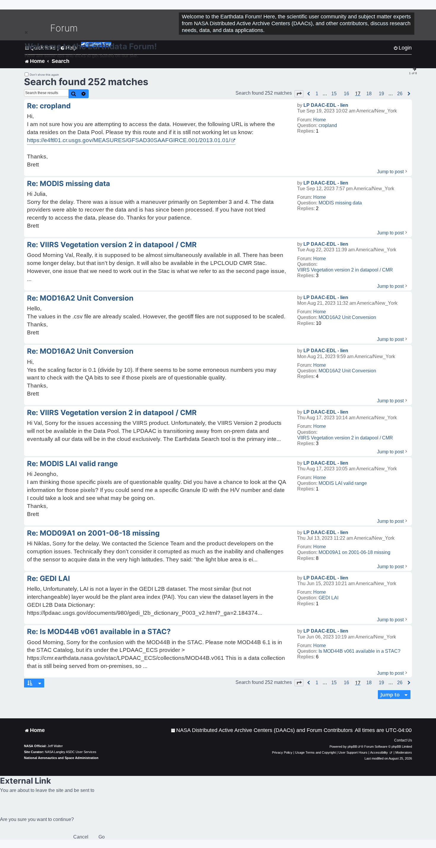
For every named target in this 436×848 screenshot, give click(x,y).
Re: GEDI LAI (48, 578)
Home (319, 119)
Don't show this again (44, 74)
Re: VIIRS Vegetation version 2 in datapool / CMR (112, 244)
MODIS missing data (340, 202)
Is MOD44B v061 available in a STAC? (359, 651)
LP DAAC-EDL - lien (325, 105)
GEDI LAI (328, 597)
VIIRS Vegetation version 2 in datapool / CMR (345, 269)
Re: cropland (49, 105)
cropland (328, 125)
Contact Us (403, 740)
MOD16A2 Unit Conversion (347, 317)
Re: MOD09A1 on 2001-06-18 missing (93, 533)
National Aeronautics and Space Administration (61, 758)
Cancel (80, 836)
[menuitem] (262, 730)
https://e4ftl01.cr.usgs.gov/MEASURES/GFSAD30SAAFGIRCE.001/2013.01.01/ (128, 140)
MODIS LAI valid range (343, 483)
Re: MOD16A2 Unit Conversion (80, 298)
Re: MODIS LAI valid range (72, 463)
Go (101, 836)
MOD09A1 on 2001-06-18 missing (354, 552)
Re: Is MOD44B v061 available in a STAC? (99, 631)
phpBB (352, 746)
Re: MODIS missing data (68, 183)
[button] (299, 93)
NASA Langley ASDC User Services (70, 752)
